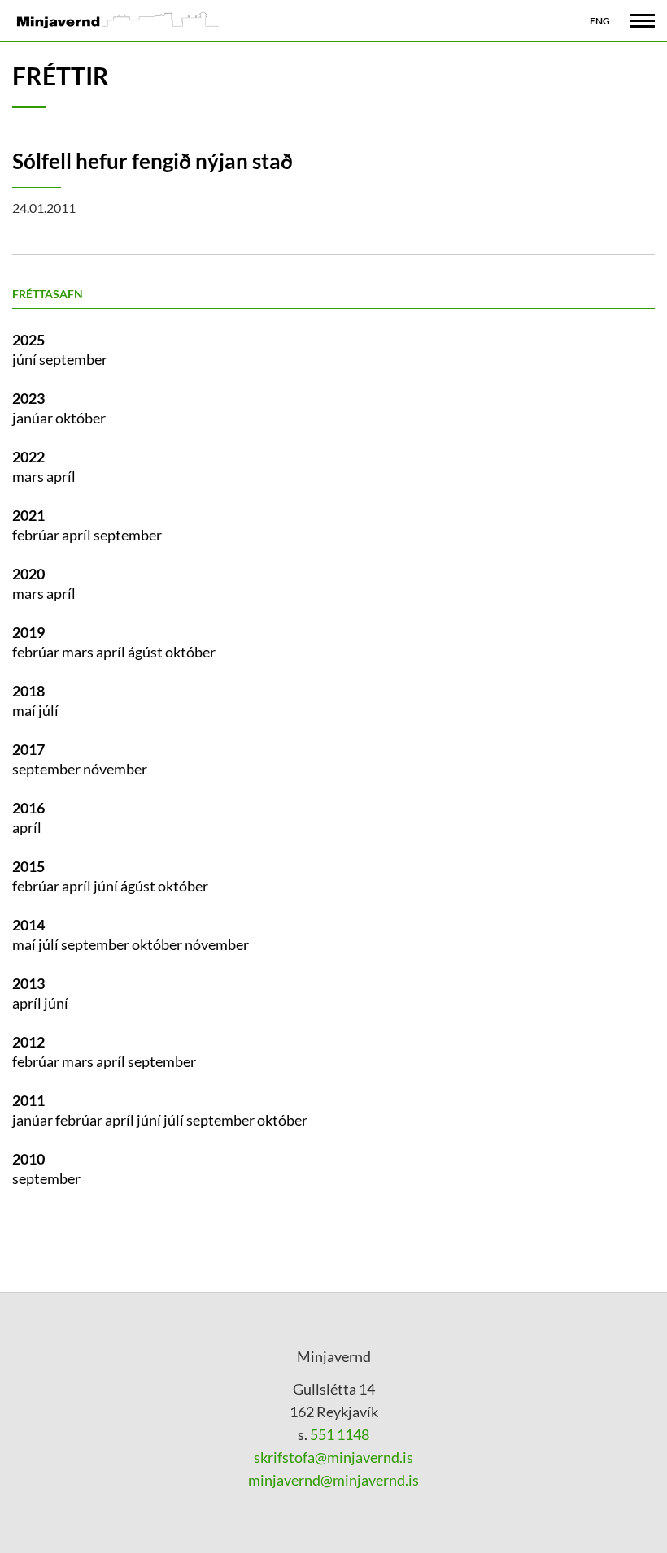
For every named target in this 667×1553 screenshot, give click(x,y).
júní (25, 359)
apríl (61, 476)
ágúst (146, 652)
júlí (48, 710)
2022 (28, 457)
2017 (28, 749)
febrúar (37, 535)
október (80, 418)
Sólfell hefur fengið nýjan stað (152, 161)
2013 (28, 983)
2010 (28, 1159)
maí (25, 710)
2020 (28, 574)
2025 (28, 340)
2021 (28, 515)
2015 (28, 866)
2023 (28, 398)
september (73, 359)
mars (29, 476)
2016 (28, 808)
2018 (28, 691)
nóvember (115, 769)
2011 (28, 1100)
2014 (28, 925)
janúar (33, 418)
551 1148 (338, 1434)
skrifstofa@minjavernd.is (333, 1457)
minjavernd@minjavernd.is (333, 1480)
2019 (28, 632)
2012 (28, 1042)
